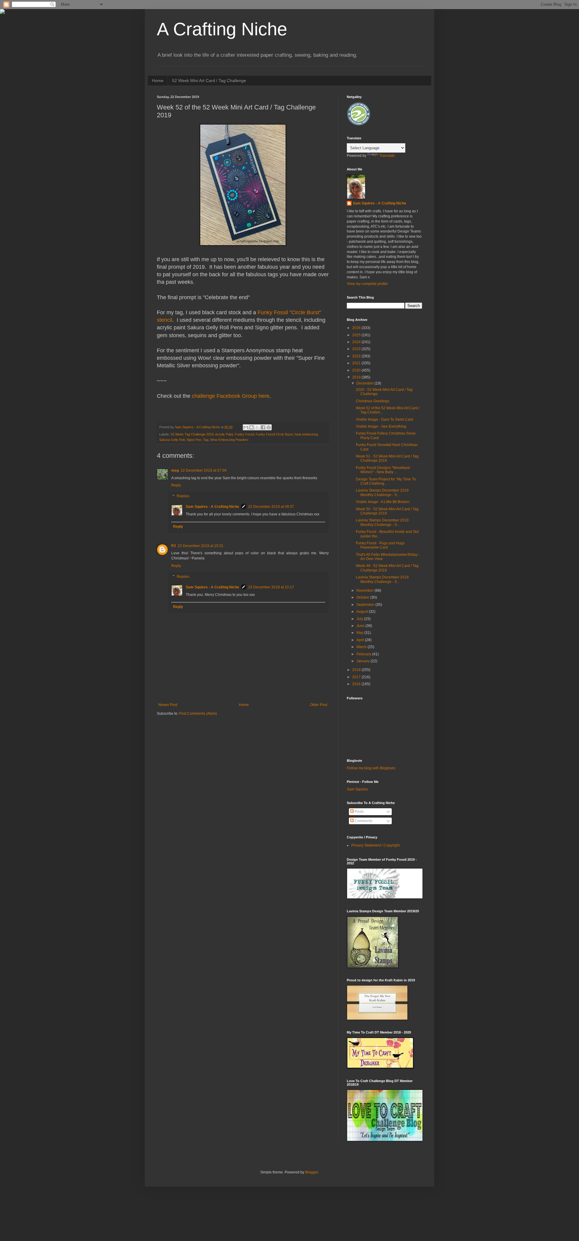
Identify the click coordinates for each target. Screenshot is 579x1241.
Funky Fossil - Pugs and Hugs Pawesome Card (380, 545)
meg (175, 470)
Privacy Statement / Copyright (375, 845)
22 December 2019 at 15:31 (200, 546)
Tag (205, 440)
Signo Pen (193, 440)
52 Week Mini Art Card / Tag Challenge (209, 80)
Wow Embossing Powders (229, 440)
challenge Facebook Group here (230, 396)
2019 (357, 377)
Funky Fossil (244, 434)
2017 (357, 677)
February (364, 654)
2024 (357, 342)
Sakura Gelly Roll (172, 440)
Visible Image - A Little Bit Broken (383, 502)
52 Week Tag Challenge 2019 (192, 434)
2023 (357, 349)
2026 (357, 328)
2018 (357, 670)
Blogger (311, 1172)
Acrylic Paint (224, 434)
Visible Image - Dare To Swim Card (384, 419)
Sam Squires (357, 789)
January (363, 661)
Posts (359, 811)
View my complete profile (367, 284)
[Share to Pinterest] (269, 427)
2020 (357, 370)
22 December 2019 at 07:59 (203, 470)
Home (157, 80)
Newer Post (167, 705)
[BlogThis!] (251, 427)
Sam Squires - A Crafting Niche (212, 507)
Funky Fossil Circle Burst (274, 434)
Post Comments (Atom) (198, 713)
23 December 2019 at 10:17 (271, 587)
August (362, 611)
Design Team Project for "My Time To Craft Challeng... (386, 481)
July (360, 619)
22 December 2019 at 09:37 (271, 507)
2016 (357, 684)
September (365, 605)
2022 (357, 356)
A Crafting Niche (222, 29)
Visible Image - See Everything (381, 426)
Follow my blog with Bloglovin (371, 768)
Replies (183, 496)
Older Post (318, 705)
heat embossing (306, 434)
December (365, 383)
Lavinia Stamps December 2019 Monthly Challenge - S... (382, 492)
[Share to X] (257, 427)
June (360, 626)
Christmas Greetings (372, 401)
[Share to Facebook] (263, 427)
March (362, 647)
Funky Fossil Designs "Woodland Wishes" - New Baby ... (383, 470)
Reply (176, 485)
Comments (363, 821)
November (365, 590)
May (360, 633)
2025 (357, 335)
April (360, 640)
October (363, 597)
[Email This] (246, 427)
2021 (357, 363)
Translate (387, 156)
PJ (173, 546)
